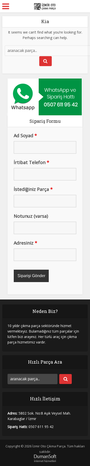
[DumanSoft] (45, 458)
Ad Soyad (25, 135)
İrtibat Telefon (31, 162)
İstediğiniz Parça (33, 189)
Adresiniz (25, 243)
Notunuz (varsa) (31, 216)
